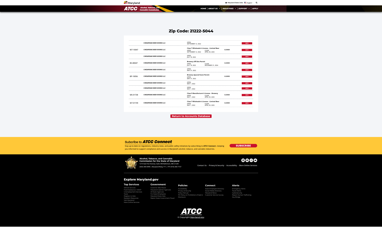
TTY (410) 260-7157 (174, 167)
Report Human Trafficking (241, 195)
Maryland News (211, 193)
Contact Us (202, 165)
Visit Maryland (129, 200)
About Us (213, 9)
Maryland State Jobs (158, 196)
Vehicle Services (129, 188)
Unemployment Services (133, 192)
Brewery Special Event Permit (198, 75)
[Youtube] (255, 160)
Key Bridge (236, 197)
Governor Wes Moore (158, 188)
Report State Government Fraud (162, 198)
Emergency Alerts (238, 189)
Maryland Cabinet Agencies (161, 190)
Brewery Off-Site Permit (196, 61)
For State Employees (158, 194)
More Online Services (248, 165)
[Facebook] (247, 160)
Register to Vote (130, 196)
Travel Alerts (236, 191)
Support (242, 9)
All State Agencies (157, 192)
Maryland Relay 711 (159, 167)
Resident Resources (131, 198)
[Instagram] (251, 160)
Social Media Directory (213, 191)
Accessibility (231, 165)
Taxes (126, 194)
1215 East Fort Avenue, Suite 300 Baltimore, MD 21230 (159, 164)
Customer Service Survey (214, 195)
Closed (227, 50)
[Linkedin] (243, 160)
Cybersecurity (237, 193)
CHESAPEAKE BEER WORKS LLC (155, 43)
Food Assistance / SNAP (132, 190)
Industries (228, 9)
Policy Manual (183, 193)
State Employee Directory (214, 189)
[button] (256, 2)
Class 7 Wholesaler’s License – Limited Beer (203, 48)
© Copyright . (191, 217)
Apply (255, 9)
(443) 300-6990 (144, 167)
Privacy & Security (216, 165)
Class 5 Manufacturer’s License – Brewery (202, 93)
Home (203, 9)
